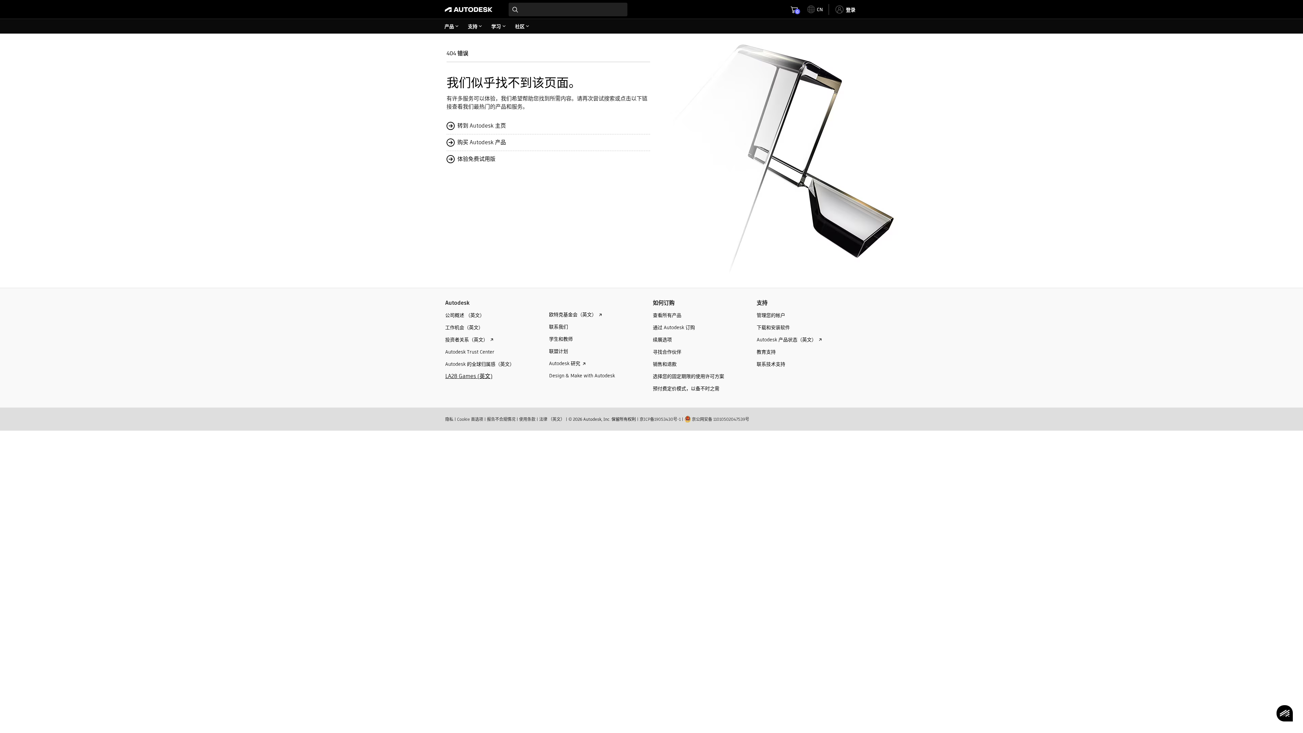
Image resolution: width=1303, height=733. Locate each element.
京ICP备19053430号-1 (660, 419)
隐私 (449, 419)
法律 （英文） (552, 419)
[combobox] (568, 9)
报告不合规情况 (501, 419)
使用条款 (527, 419)
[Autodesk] (468, 9)
